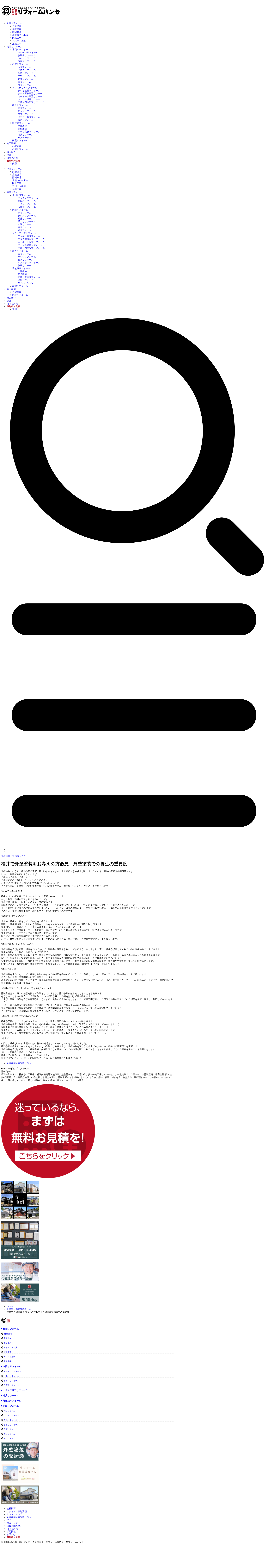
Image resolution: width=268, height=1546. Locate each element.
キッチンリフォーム (28, 52)
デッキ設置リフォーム (29, 90)
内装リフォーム (14, 46)
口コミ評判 (12, 158)
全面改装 (22, 126)
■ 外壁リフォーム (10, 1329)
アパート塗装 (19, 41)
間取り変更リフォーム (29, 131)
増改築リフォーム (21, 123)
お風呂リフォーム (27, 55)
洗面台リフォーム (27, 61)
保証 (9, 155)
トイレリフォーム (27, 58)
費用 (14, 163)
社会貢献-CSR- (14, 1525)
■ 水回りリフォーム (11, 1366)
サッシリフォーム (27, 111)
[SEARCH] (134, 578)
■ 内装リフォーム (10, 1406)
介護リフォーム (26, 79)
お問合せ (11, 1534)
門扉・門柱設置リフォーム (31, 102)
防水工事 (16, 38)
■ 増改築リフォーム (11, 1400)
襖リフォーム (24, 85)
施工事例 (11, 143)
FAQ (9, 1520)
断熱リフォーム (26, 73)
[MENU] (134, 844)
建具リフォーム (20, 105)
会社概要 (11, 1508)
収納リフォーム (26, 120)
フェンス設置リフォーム (30, 99)
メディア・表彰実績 (17, 1511)
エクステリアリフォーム (24, 87)
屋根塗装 (16, 29)
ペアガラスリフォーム (29, 117)
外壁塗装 (16, 26)
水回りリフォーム (21, 49)
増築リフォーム (26, 134)
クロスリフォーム (27, 70)
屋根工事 (16, 43)
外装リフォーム (14, 23)
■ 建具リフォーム (10, 1395)
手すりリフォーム (27, 76)
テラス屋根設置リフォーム (31, 93)
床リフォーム (24, 67)
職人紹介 (11, 152)
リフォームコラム (16, 1514)
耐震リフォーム (20, 140)
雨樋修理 (16, 32)
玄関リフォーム (26, 114)
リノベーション (26, 137)
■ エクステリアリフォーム (14, 1390)
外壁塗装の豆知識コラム (13, 856)
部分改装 (22, 129)
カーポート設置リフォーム (31, 96)
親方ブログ (12, 1523)
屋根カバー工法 (20, 35)
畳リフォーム (24, 82)
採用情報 (11, 1531)
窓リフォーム (24, 108)
